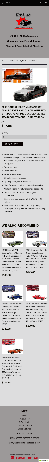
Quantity (5, 133)
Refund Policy (24, 422)
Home (4, 61)
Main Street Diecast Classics (25, 455)
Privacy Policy (24, 419)
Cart (45, 2)
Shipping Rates (24, 429)
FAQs (24, 415)
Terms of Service (24, 425)
